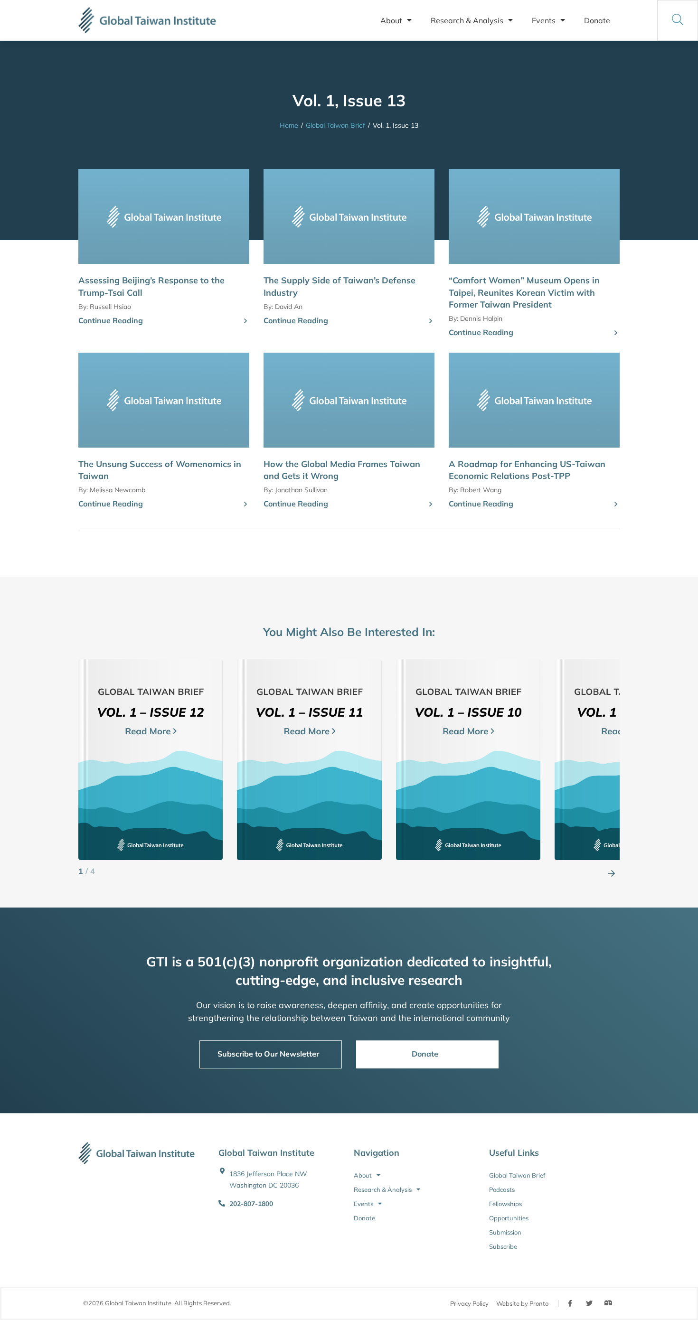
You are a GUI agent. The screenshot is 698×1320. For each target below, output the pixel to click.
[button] (611, 871)
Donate (597, 20)
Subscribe (503, 1246)
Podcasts (502, 1189)
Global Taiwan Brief (335, 125)
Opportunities (508, 1218)
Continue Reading (110, 320)
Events (544, 20)
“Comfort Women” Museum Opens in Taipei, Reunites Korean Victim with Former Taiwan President (524, 292)
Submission (505, 1232)
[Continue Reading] (245, 321)
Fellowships (505, 1204)
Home (289, 125)
